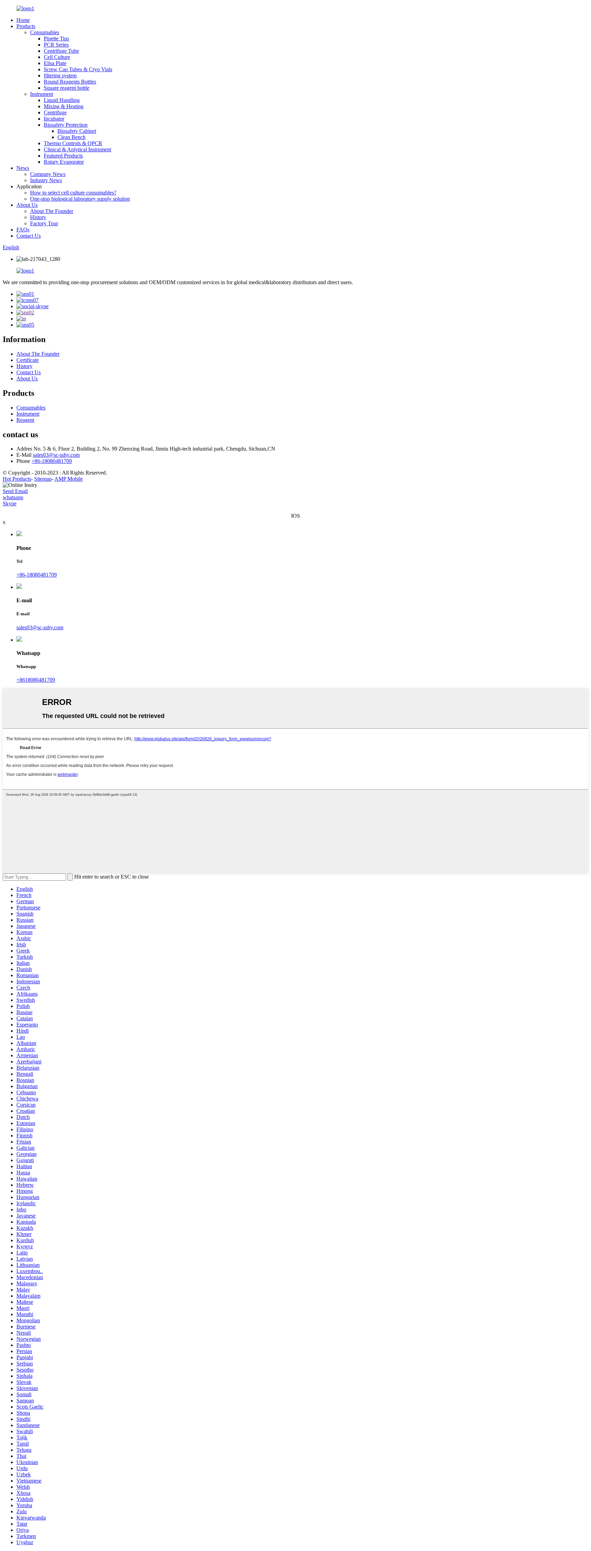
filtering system (60, 75)
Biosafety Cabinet (76, 131)
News (22, 168)
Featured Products (63, 156)
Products (25, 26)
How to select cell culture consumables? (73, 193)
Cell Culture (57, 57)
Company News (47, 174)
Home (23, 20)
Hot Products (17, 479)
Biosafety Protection (66, 125)
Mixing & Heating (63, 106)
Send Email (15, 491)
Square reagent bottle (66, 88)
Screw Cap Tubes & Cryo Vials (78, 69)
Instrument (41, 94)
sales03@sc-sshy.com (56, 455)
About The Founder (51, 211)
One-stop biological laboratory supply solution (80, 199)
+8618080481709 (35, 680)
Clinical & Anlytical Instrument (77, 149)
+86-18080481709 (51, 461)
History (38, 217)
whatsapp (13, 497)
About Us (27, 205)
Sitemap (43, 479)
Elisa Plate (55, 63)
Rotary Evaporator (64, 162)
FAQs (22, 229)
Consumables (44, 32)
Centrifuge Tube (61, 51)
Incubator (54, 119)
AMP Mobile (68, 479)
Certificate (27, 360)
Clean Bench (71, 137)
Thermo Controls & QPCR (73, 143)
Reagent (25, 420)
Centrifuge (55, 112)
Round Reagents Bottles (70, 82)
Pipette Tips (56, 38)
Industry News (46, 180)
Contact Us (28, 236)
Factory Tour (44, 223)
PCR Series (56, 45)
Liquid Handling (62, 100)
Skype (9, 503)
